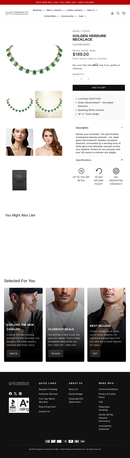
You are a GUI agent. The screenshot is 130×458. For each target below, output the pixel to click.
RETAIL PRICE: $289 (84, 51)
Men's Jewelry (55, 10)
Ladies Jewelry (75, 10)
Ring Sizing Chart (47, 407)
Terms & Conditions (108, 389)
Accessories (68, 16)
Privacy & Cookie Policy (107, 395)
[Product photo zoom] (34, 58)
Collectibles (50, 16)
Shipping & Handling (104, 408)
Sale (81, 16)
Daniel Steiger (81, 31)
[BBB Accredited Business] (19, 405)
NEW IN (13, 353)
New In (91, 10)
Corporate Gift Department (76, 400)
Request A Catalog (48, 389)
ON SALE (55, 353)
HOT (95, 353)
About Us (73, 389)
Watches (38, 10)
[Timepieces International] (17, 13)
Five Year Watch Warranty (47, 400)
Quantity (78, 74)
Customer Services (48, 394)
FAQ (101, 402)
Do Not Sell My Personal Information (106, 417)
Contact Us (44, 411)
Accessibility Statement (105, 427)
